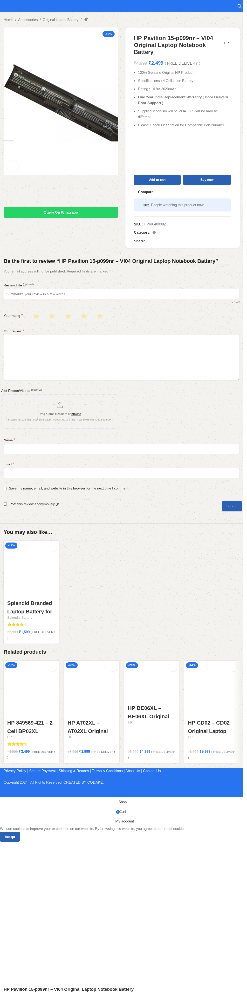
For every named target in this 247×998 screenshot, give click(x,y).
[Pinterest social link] (159, 241)
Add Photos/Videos (21, 390)
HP (86, 20)
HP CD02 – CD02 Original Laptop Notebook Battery (209, 731)
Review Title (19, 285)
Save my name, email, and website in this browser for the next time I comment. (69, 488)
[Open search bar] (239, 6)
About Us (132, 771)
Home (8, 20)
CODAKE (95, 782)
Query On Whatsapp (61, 212)
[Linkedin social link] (165, 241)
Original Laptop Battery (61, 20)
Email (9, 464)
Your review (14, 331)
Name (9, 440)
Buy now (206, 180)
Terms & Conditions (107, 771)
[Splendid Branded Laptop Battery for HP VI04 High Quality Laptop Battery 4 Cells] (31, 568)
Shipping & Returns (74, 771)
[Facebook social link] (148, 241)
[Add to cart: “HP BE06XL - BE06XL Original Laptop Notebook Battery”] (173, 667)
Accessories (28, 20)
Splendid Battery (19, 617)
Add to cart (157, 180)
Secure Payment (42, 771)
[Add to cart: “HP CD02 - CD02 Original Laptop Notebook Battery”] (233, 667)
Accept (10, 837)
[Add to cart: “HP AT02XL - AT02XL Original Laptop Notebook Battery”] (113, 667)
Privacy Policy (15, 771)
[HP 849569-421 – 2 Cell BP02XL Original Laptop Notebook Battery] (31, 688)
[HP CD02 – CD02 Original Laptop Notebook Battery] (212, 688)
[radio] (35, 316)
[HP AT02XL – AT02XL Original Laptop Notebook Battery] (91, 688)
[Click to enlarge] (12, 166)
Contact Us (152, 771)
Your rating (13, 316)
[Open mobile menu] (5, 6)
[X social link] (154, 241)
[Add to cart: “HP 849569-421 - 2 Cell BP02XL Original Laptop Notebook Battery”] (52, 667)
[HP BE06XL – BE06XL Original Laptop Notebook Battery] (152, 681)
